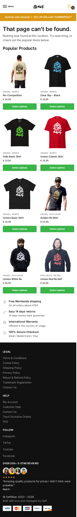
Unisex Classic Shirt (51, 156)
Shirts (15, 92)
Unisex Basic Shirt (13, 217)
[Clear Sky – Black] (57, 71)
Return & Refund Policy (17, 377)
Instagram (9, 436)
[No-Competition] (20, 71)
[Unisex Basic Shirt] (20, 194)
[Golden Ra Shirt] (57, 194)
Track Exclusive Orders (17, 416)
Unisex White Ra (12, 278)
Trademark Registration (17, 382)
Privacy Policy (11, 372)
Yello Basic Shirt (12, 156)
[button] (70, 6)
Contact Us (9, 387)
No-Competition (12, 95)
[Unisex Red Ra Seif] (57, 255)
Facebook (9, 455)
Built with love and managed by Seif (25, 500)
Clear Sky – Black (50, 95)
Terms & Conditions (14, 358)
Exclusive (55, 214)
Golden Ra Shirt (49, 217)
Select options (19, 106)
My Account (10, 402)
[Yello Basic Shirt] (20, 132)
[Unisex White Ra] (20, 255)
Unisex (6, 92)
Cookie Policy (11, 362)
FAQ (5, 421)
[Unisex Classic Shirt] (57, 132)
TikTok (7, 442)
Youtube (8, 449)
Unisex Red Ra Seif (51, 278)
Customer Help (12, 406)
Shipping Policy (12, 367)
